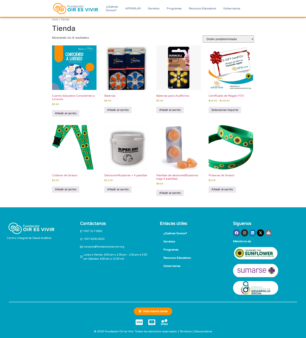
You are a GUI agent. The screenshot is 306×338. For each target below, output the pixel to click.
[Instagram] (244, 232)
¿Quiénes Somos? (112, 8)
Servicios (154, 8)
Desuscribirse (203, 331)
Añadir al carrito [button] (65, 113)
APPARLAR (133, 8)
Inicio (55, 19)
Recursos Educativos (202, 8)
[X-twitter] (260, 232)
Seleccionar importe (224, 110)
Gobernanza (231, 8)
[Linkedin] (252, 232)
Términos (186, 331)
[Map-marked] (268, 232)
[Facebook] (236, 232)
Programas (174, 8)
